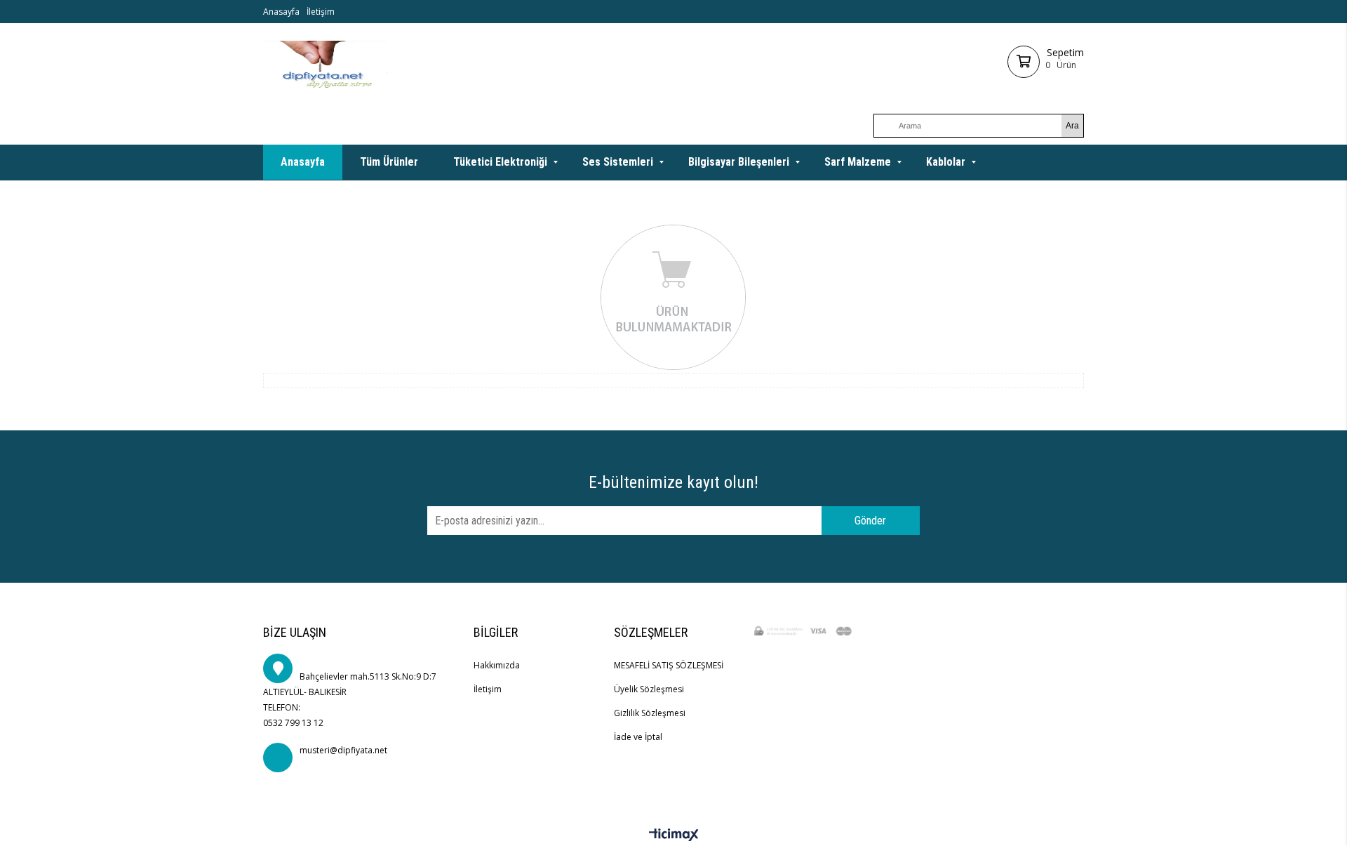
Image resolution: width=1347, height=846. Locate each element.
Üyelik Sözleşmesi (649, 689)
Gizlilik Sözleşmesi (649, 713)
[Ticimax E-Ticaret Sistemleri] (674, 835)
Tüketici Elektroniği (500, 161)
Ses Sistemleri (617, 161)
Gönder (870, 520)
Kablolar (945, 161)
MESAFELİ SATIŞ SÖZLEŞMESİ (668, 665)
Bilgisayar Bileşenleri (738, 161)
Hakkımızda (497, 665)
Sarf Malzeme (857, 161)
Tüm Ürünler (389, 161)
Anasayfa (281, 12)
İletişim (321, 12)
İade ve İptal (638, 737)
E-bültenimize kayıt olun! (673, 482)
